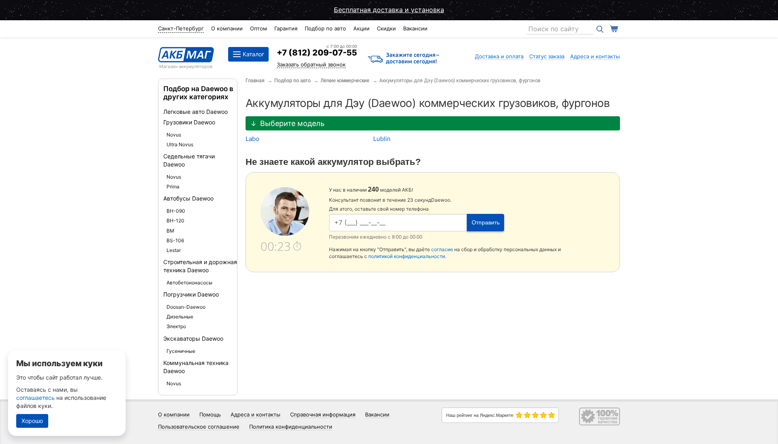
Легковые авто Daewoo (195, 111)
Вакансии (415, 28)
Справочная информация (322, 414)
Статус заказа (546, 56)
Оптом (258, 28)
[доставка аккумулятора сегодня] (404, 59)
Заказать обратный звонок (311, 64)
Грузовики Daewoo (189, 122)
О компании (227, 28)
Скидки (386, 28)
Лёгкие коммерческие (345, 80)
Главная (255, 80)
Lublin (382, 139)
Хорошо (32, 420)
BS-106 (175, 240)
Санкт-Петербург (181, 28)
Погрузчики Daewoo (191, 294)
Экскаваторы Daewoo (193, 338)
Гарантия (285, 28)
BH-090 (176, 211)
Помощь (210, 414)
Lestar (174, 250)
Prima (173, 187)
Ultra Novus (180, 144)
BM (170, 231)
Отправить (486, 222)
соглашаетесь (35, 397)
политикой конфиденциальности (406, 256)
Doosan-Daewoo (186, 307)
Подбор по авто (325, 28)
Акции (361, 28)
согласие (442, 249)
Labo (252, 139)
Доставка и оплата (499, 56)
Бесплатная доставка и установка (389, 10)
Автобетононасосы (189, 283)
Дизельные (180, 317)
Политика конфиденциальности (290, 426)
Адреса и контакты (595, 56)
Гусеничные (181, 351)
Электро (176, 326)
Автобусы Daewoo (188, 198)
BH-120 (175, 221)
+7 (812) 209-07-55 (317, 53)
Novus (174, 135)
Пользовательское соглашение (198, 426)
